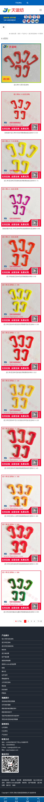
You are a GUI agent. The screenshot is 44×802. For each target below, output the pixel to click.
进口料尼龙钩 (33, 33)
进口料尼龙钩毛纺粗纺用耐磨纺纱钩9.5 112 (21, 372)
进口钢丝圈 (5, 653)
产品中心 (24, 33)
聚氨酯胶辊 (5, 678)
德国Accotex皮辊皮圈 (9, 664)
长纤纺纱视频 (6, 705)
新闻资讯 (5, 724)
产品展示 (5, 635)
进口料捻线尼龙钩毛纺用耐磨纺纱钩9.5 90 (21, 276)
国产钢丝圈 (5, 657)
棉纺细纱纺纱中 (7, 712)
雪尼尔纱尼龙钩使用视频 (10, 719)
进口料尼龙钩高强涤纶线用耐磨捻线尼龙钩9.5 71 (21, 181)
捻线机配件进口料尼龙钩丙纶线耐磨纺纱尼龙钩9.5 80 (21, 228)
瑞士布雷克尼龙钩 (7, 639)
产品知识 (5, 735)
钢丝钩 (4, 650)
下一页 (39, 621)
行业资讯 (5, 731)
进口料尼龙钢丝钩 (7, 646)
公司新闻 (5, 727)
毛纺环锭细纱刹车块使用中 (10, 716)
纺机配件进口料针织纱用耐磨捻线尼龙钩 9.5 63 (21, 133)
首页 (19, 33)
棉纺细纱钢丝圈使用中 (9, 708)
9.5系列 (40, 33)
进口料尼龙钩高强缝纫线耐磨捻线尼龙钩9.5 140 (21, 468)
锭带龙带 (5, 675)
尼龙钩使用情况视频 (8, 701)
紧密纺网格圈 (6, 660)
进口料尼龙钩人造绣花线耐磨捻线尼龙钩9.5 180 (21, 516)
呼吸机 (4, 693)
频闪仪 (4, 671)
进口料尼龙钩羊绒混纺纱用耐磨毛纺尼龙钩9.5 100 (21, 324)
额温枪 (4, 686)
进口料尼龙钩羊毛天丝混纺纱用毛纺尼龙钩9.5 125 (21, 420)
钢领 (3, 668)
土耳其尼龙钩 (6, 682)
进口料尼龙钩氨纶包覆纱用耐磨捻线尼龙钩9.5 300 (21, 612)
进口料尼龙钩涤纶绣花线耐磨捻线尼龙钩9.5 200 (21, 564)
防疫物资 (5, 689)
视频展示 (5, 698)
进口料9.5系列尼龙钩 (21, 85)
